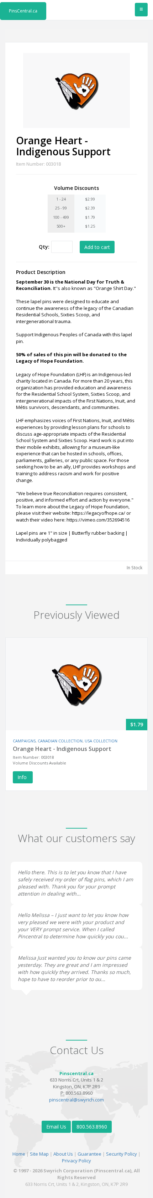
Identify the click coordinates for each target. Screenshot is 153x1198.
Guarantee (89, 1154)
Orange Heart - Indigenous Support (62, 749)
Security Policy (121, 1154)
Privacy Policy (76, 1160)
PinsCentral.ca (23, 11)
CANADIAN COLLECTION (60, 740)
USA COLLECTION (101, 740)
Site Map (39, 1154)
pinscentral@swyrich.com (76, 1099)
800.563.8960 (91, 1126)
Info (22, 777)
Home (18, 1154)
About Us (63, 1154)
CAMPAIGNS (24, 740)
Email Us (56, 1126)
